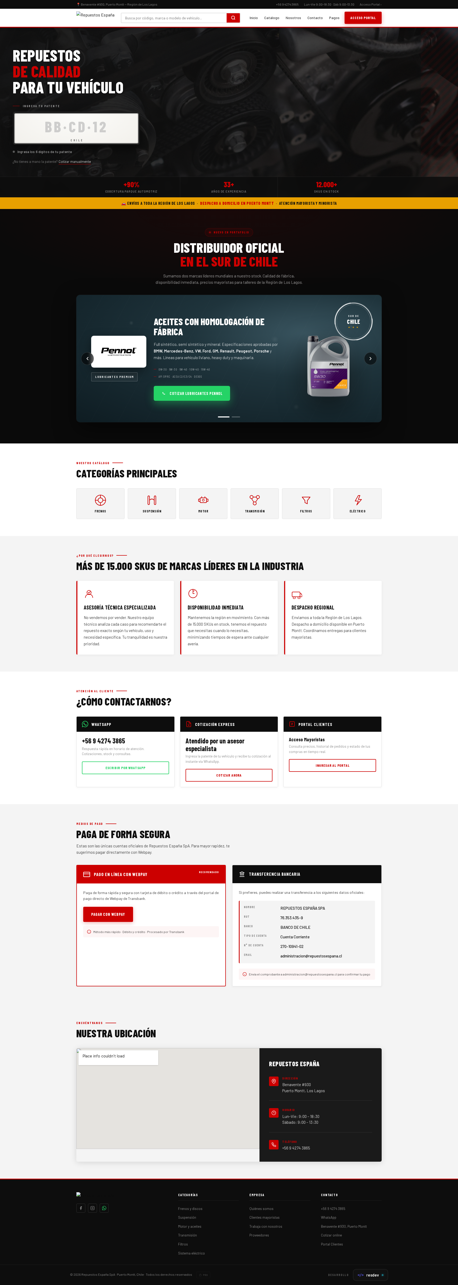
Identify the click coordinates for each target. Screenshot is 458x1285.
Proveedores (259, 1235)
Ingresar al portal (333, 765)
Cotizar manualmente (75, 161)
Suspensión (187, 1217)
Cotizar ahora (229, 775)
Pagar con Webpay (108, 914)
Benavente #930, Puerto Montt (344, 1226)
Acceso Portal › (371, 4)
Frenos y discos (190, 1208)
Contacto (315, 17)
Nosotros (293, 17)
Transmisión (187, 1235)
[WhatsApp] (104, 1208)
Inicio (254, 17)
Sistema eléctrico (191, 1253)
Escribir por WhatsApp (125, 767)
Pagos (334, 17)
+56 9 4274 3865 (296, 1147)
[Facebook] (80, 1208)
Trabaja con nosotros (265, 1226)
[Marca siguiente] (370, 358)
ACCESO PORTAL (363, 17)
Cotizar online (331, 1235)
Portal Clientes (332, 1244)
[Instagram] (92, 1208)
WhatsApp (328, 1217)
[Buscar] (233, 18)
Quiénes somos (261, 1208)
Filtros (183, 1244)
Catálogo (271, 17)
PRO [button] (205, 1275)
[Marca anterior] (87, 358)
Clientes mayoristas (264, 1217)
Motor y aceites (189, 1226)
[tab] (222, 416)
